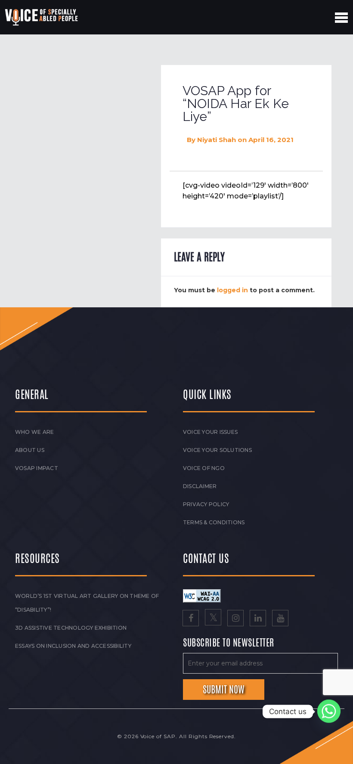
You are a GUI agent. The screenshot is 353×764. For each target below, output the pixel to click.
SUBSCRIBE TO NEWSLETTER (228, 643)
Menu (341, 17)
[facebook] (190, 619)
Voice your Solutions (217, 450)
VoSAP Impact (36, 468)
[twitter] (213, 619)
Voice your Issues (210, 432)
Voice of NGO (204, 468)
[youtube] (280, 619)
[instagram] (235, 619)
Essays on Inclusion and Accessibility (73, 646)
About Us (29, 450)
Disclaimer (200, 486)
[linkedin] (258, 619)
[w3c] (202, 595)
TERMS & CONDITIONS (214, 522)
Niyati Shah (216, 140)
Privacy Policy (206, 504)
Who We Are (34, 432)
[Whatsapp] (329, 711)
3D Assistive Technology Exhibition (71, 628)
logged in (232, 290)
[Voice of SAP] (42, 17)
